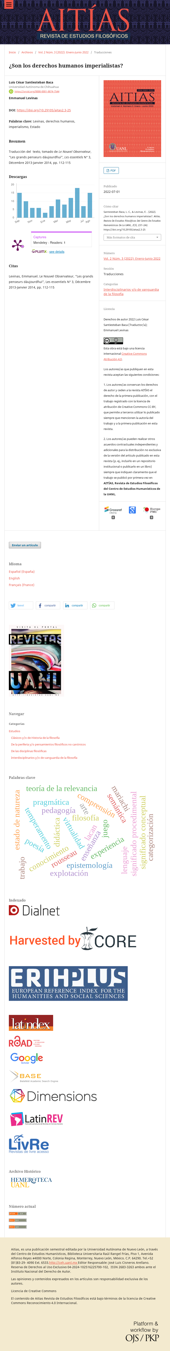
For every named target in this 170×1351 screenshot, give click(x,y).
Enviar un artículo (25, 545)
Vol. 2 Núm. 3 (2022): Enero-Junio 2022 (63, 52)
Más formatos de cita (121, 237)
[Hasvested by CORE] (74, 954)
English (14, 578)
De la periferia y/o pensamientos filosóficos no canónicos (48, 744)
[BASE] (33, 1081)
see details (56, 251)
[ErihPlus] (68, 1009)
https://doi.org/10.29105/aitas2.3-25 (44, 110)
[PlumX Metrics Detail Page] (17, 245)
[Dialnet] (34, 914)
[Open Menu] (8, 4)
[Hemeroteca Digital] (31, 1188)
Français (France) (21, 585)
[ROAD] (27, 1045)
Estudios (14, 731)
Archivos (27, 52)
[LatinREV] (36, 1127)
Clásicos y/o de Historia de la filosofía (35, 738)
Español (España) (22, 571)
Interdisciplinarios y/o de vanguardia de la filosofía (44, 758)
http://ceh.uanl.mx (63, 1262)
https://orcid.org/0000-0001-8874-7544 (37, 91)
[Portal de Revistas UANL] (36, 695)
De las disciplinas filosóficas (28, 751)
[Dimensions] (53, 1104)
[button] (21, 606)
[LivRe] (29, 1153)
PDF (113, 170)
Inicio (12, 52)
